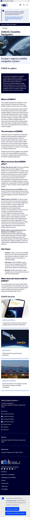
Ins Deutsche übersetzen (11, 17)
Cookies (3, 480)
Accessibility (4, 489)
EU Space (5, 28)
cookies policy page (11, 500)
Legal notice (4, 486)
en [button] (20, 4)
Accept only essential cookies (16, 513)
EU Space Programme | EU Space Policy (12, 452)
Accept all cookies (12, 509)
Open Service (6, 350)
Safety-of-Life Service (9, 381)
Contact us (4, 471)
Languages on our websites (8, 477)
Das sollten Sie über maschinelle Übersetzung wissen (14, 18)
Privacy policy (5, 483)
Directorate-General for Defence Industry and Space (13, 441)
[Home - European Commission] (4, 4)
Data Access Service (8, 320)
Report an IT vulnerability (7, 474)
